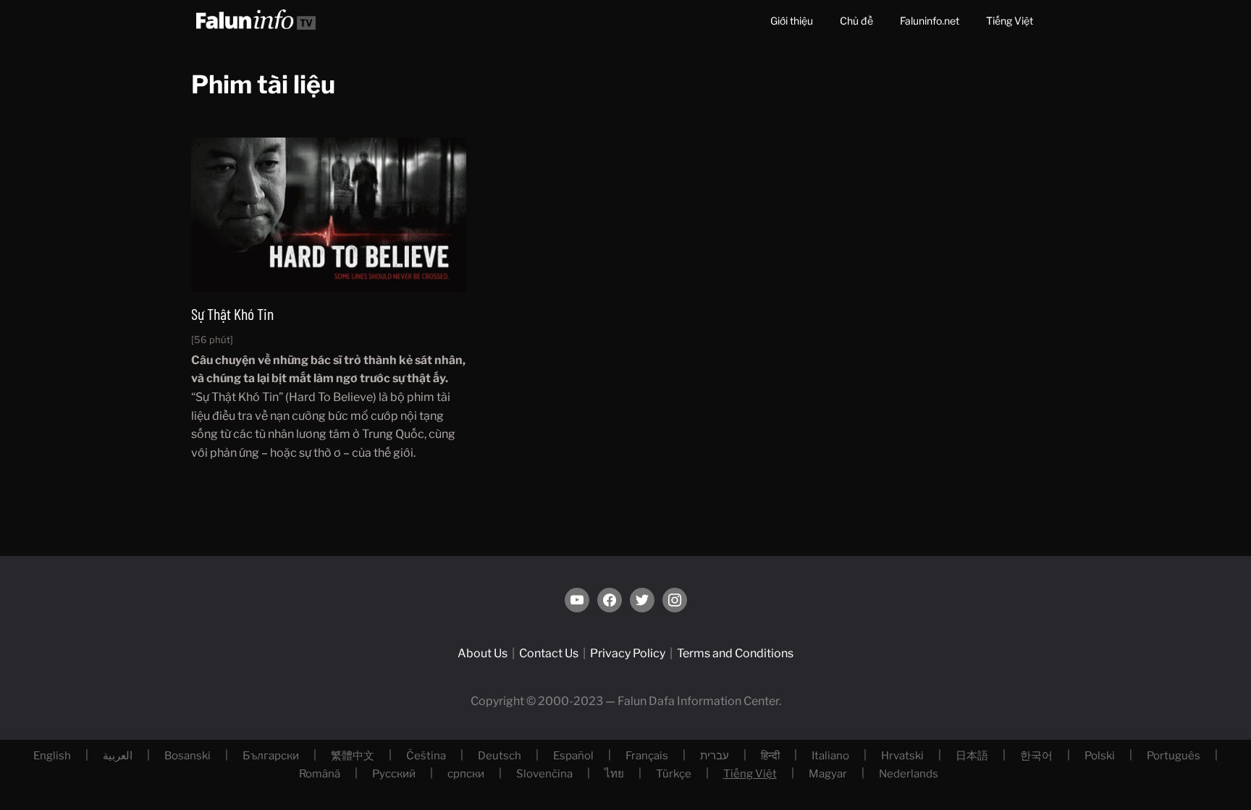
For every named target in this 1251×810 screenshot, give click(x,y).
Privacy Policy (627, 653)
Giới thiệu (791, 20)
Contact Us (548, 653)
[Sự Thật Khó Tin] (328, 215)
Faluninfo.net (929, 20)
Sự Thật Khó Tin (232, 313)
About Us (482, 653)
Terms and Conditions (735, 653)
